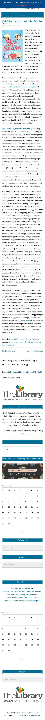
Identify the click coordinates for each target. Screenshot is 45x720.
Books (12, 339)
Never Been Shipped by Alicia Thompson (22, 597)
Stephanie (16, 25)
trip (35, 342)
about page (25, 321)
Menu (22, 15)
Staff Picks (28, 339)
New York (22, 342)
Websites (35, 339)
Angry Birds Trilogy (35, 351)
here (22, 434)
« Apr (22, 532)
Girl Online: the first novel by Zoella (24, 87)
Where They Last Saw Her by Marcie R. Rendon (22, 591)
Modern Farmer (8, 351)
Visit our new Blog (22, 6)
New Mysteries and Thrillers (22, 588)
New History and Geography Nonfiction (22, 594)
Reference (19, 339)
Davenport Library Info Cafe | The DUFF (26, 372)
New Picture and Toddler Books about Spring (22, 600)
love (16, 342)
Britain (11, 342)
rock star (30, 342)
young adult (10, 345)
